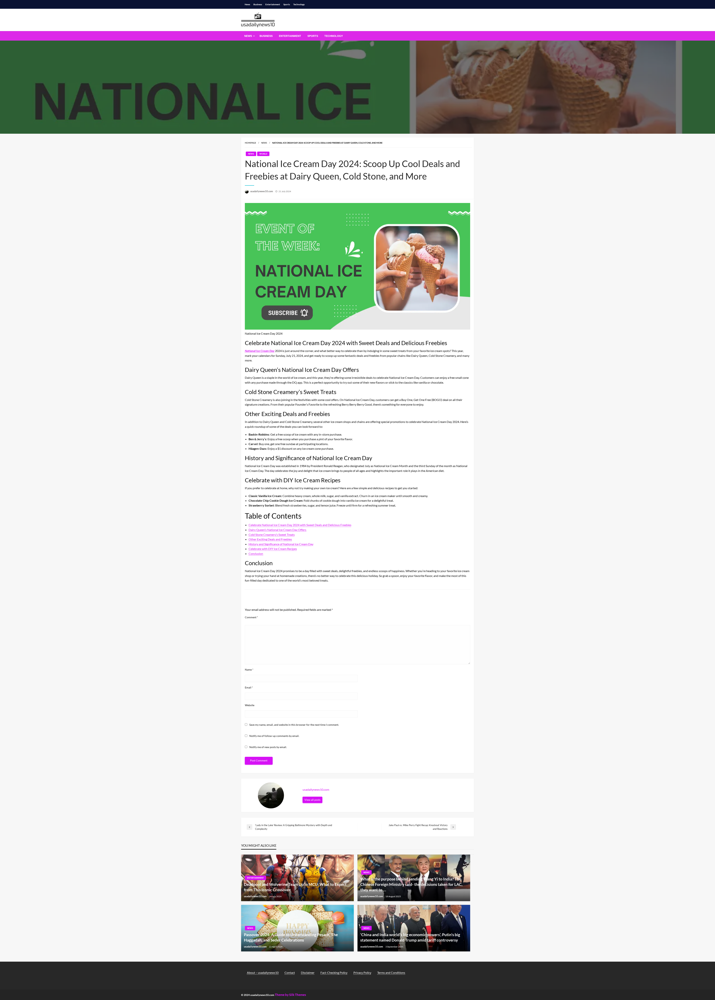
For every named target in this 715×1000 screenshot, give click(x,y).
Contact (290, 972)
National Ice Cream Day (259, 351)
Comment (251, 617)
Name (249, 669)
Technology (299, 4)
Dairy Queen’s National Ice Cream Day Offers (277, 529)
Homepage (250, 143)
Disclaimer (307, 972)
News (247, 4)
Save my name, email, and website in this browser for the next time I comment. (294, 724)
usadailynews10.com (262, 191)
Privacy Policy (362, 972)
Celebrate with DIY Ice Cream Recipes (273, 548)
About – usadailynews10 (263, 972)
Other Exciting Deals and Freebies (270, 539)
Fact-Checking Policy (333, 972)
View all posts (312, 799)
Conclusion (256, 553)
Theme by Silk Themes (290, 995)
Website (249, 705)
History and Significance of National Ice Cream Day (281, 544)
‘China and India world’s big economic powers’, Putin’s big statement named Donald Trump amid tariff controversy (410, 937)
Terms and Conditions (391, 972)
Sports (286, 4)
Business (257, 4)
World (263, 154)
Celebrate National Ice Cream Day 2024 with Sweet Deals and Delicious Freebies (300, 525)
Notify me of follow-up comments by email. (274, 735)
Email (249, 687)
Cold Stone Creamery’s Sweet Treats (272, 534)
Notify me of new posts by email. (268, 747)
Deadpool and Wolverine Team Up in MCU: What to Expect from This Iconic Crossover (295, 887)
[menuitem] (248, 36)
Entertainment (272, 4)
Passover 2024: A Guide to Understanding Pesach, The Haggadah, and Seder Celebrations (291, 937)
